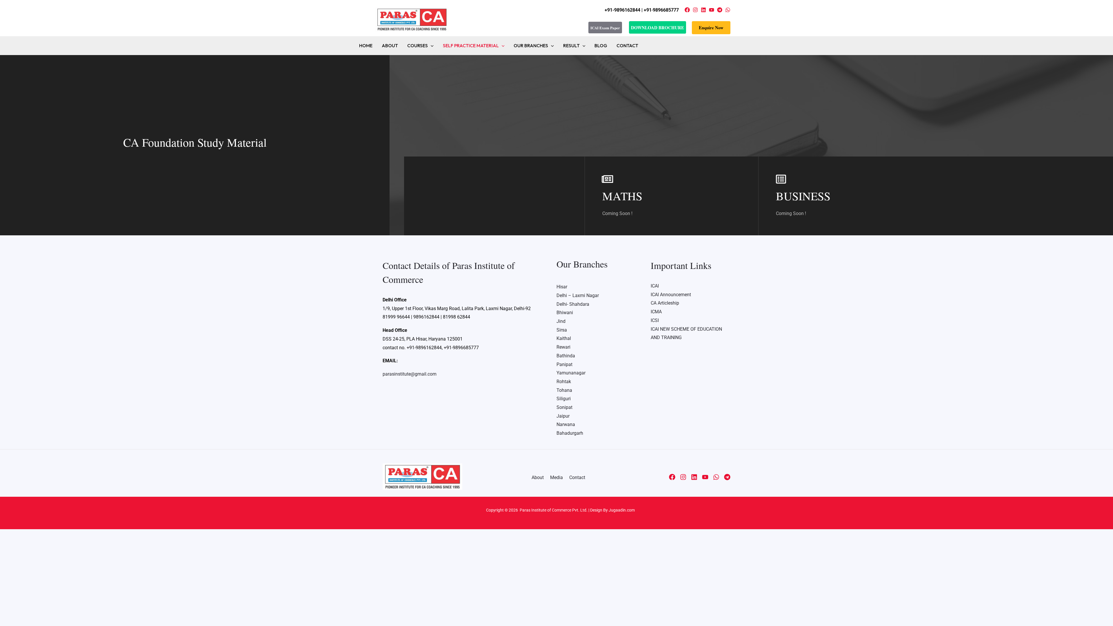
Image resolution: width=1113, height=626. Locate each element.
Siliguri (563, 398)
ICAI (655, 286)
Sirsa (561, 330)
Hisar (561, 287)
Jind (560, 321)
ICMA (656, 311)
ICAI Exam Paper (605, 27)
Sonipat (564, 407)
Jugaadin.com (621, 510)
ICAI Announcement (671, 294)
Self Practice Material (471, 45)
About (390, 45)
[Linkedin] (703, 9)
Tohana (564, 390)
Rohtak (563, 381)
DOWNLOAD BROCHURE (657, 27)
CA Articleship (665, 303)
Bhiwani (564, 312)
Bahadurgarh (569, 433)
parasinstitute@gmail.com (410, 374)
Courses (417, 45)
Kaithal (563, 338)
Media (556, 477)
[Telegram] (719, 9)
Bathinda (565, 356)
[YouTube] (711, 9)
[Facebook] (687, 9)
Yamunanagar (570, 373)
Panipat (564, 364)
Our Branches (531, 45)
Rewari (563, 347)
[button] (711, 27)
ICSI (655, 320)
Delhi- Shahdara (572, 304)
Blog (600, 45)
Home (365, 45)
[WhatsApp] (727, 9)
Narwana (565, 424)
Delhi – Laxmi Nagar (577, 295)
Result (571, 45)
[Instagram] (695, 9)
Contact (627, 45)
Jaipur (563, 416)
